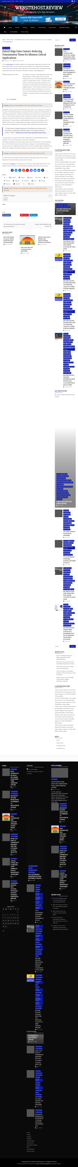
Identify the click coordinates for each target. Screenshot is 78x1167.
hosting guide (60, 484)
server (58, 497)
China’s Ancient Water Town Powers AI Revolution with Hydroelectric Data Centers (65, 156)
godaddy (65, 482)
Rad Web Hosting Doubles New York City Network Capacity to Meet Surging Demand (69, 284)
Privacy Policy (25, 32)
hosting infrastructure (61, 486)
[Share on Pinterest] (27, 170)
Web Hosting (67, 238)
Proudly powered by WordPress (26, 1163)
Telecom (72, 366)
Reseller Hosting (67, 274)
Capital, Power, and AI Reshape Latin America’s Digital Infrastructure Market (44, 239)
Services (66, 362)
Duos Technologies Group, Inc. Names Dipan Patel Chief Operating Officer (8, 239)
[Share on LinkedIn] (19, 170)
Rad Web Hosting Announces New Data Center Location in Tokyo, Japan (69, 245)
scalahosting (60, 204)
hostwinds (70, 486)
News (65, 351)
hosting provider (67, 264)
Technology (66, 366)
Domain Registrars (68, 228)
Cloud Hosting (67, 66)
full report (13, 99)
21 (15, 920)
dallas (71, 340)
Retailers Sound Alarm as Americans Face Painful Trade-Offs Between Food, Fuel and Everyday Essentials (65, 180)
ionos (67, 493)
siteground (59, 499)
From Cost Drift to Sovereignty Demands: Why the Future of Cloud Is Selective (69, 103)
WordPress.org (60, 748)
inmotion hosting (60, 493)
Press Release (67, 234)
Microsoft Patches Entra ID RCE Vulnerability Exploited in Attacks (69, 72)
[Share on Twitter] (16, 170)
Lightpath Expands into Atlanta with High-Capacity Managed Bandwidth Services (68, 137)
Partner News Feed (63, 150)
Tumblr (21, 1)
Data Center (52, 27)
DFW (65, 262)
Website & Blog (67, 373)
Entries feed (59, 743)
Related (6, 200)
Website (32, 27)
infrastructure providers (62, 490)
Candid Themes (56, 1163)
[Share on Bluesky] (35, 170)
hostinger (66, 516)
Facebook (7, 215)
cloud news (66, 340)
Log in (58, 740)
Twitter (16, 1)
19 (10, 920)
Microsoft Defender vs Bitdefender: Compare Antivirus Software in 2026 (39, 1120)
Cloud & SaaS (42, 27)
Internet (72, 346)
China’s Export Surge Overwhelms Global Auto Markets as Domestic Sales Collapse (64, 191)
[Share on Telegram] (38, 170)
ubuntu (65, 204)
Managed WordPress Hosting (68, 271)
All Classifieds (14, 32)
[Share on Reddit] (23, 170)
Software (71, 362)
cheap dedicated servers (62, 476)
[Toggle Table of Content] (49, 196)
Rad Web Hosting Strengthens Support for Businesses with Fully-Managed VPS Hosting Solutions (68, 633)
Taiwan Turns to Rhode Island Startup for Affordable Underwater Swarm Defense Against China (65, 172)
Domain (17, 27)
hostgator (70, 482)
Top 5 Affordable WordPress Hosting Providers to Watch (34, 876)
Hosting (25, 27)
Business (66, 333)
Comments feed (60, 745)
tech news (66, 364)
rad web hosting (67, 217)
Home (10, 27)
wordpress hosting (68, 554)
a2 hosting (59, 474)
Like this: (6, 198)
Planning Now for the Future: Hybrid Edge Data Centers (31, 132)
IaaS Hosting (71, 230)
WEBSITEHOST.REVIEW (39, 8)
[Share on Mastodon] (31, 170)
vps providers (67, 206)
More (5, 32)
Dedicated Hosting (64, 27)
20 (13, 920)
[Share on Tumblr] (42, 170)
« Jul (3, 931)
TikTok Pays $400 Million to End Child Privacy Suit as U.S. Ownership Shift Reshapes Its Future (65, 164)
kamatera (66, 521)
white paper (9, 64)
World (72, 238)
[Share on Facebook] (12, 170)
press (69, 351)
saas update (67, 360)
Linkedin (34, 215)
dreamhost (68, 480)
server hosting (64, 497)
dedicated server (61, 480)
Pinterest (25, 215)
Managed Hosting (68, 232)
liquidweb (59, 495)
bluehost (65, 474)
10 (6, 917)
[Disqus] (27, 278)
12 (10, 917)
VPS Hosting (59, 200)
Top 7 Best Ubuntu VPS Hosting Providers (69, 533)
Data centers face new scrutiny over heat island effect (27, 249)
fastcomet (59, 482)
